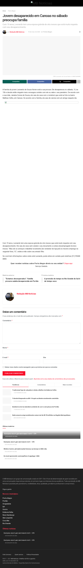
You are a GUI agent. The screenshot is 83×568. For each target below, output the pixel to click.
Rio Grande (7, 523)
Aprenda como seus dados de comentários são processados (54, 379)
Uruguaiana (7, 504)
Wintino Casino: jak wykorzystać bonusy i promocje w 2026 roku (25, 449)
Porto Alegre (11, 11)
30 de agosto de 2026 (11, 436)
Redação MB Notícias (17, 32)
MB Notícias (14, 558)
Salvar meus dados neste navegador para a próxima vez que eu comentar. (31, 367)
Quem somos (19, 554)
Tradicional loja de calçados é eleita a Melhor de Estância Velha (34, 390)
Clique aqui (68, 263)
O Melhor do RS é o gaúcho (27, 558)
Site (44, 357)
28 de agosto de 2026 (11, 458)
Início (4, 11)
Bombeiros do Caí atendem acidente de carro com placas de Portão (35, 407)
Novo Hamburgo (8, 515)
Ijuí (4, 506)
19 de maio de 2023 (34, 32)
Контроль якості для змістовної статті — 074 (20, 434)
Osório (5, 509)
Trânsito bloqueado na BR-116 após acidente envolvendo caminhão (35, 398)
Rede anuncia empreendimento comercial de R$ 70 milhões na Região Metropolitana (41, 415)
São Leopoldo (8, 518)
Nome (5, 348)
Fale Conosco (7, 554)
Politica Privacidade (33, 554)
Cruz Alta (6, 521)
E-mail (6, 357)
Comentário (8, 321)
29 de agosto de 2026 (11, 444)
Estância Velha (8, 512)
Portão (5, 501)
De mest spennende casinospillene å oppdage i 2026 (21, 456)
